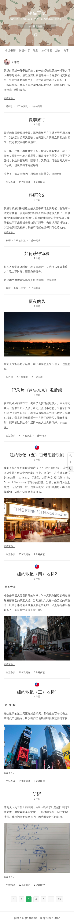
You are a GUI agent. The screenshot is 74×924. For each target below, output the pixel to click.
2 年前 (15, 62)
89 (59, 899)
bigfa (25, 918)
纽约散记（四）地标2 (37, 573)
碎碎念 (9, 106)
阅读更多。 (9, 98)
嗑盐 (36, 50)
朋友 (58, 50)
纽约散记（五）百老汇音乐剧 (37, 454)
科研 (8, 240)
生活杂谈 (10, 182)
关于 (66, 50)
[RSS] (36, 35)
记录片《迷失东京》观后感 (37, 390)
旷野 (37, 794)
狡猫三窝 (37, 13)
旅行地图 (47, 50)
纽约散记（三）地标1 (37, 692)
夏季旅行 (37, 119)
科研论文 (37, 195)
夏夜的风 (37, 301)
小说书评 (10, 50)
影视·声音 (24, 50)
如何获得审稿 (37, 253)
